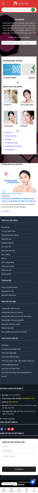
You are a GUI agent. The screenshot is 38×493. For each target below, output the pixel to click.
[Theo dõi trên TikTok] (5, 429)
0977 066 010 (13, 402)
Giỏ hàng (8, 139)
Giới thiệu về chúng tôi (13, 146)
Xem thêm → (6, 211)
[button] (3, 3)
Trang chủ (8, 132)
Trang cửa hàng (11, 136)
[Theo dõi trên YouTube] (12, 429)
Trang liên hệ (10, 149)
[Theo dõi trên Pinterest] (8, 429)
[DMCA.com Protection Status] (19, 484)
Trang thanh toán (11, 143)
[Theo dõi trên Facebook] (1, 429)
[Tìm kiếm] (33, 10)
